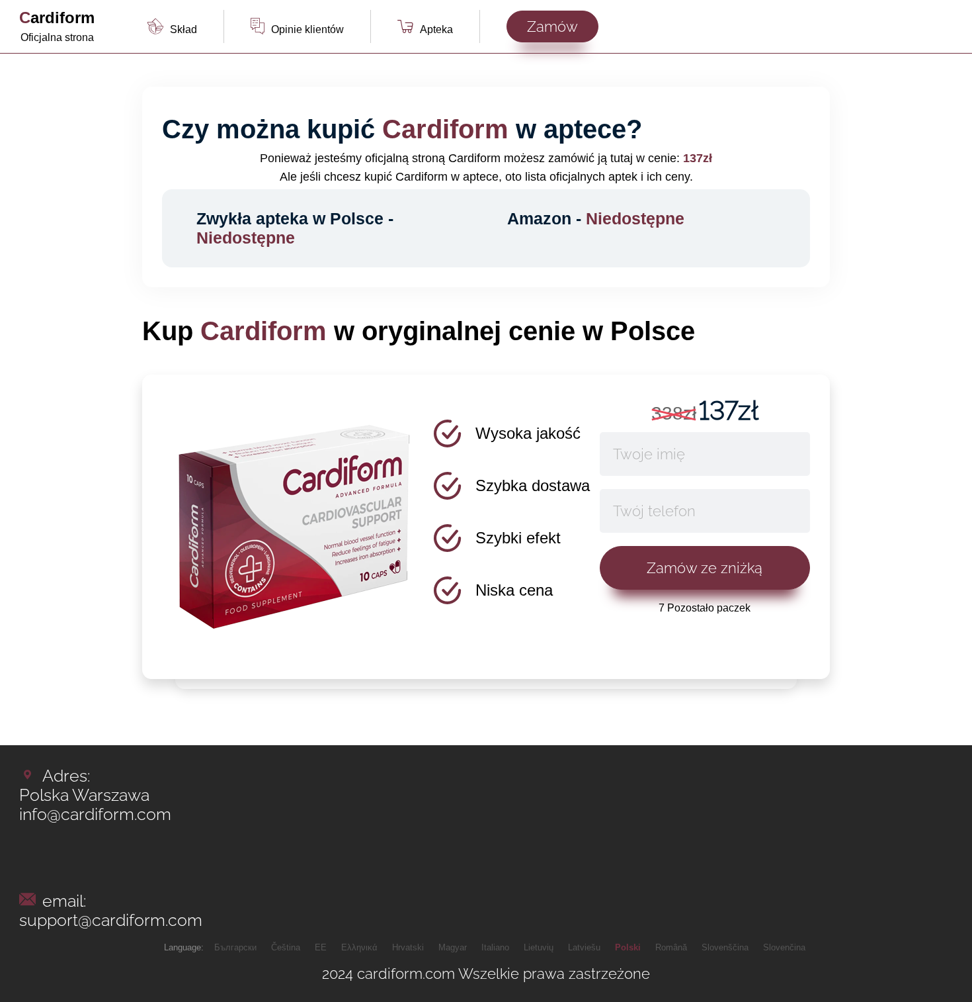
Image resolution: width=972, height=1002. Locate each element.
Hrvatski (408, 947)
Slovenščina (725, 947)
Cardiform (57, 17)
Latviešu (584, 947)
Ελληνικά (359, 947)
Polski (628, 947)
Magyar (452, 947)
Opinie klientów (307, 29)
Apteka (436, 29)
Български (235, 947)
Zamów (552, 26)
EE (321, 947)
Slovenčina (784, 947)
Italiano (495, 947)
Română (671, 947)
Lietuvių (538, 947)
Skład (183, 29)
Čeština (285, 947)
